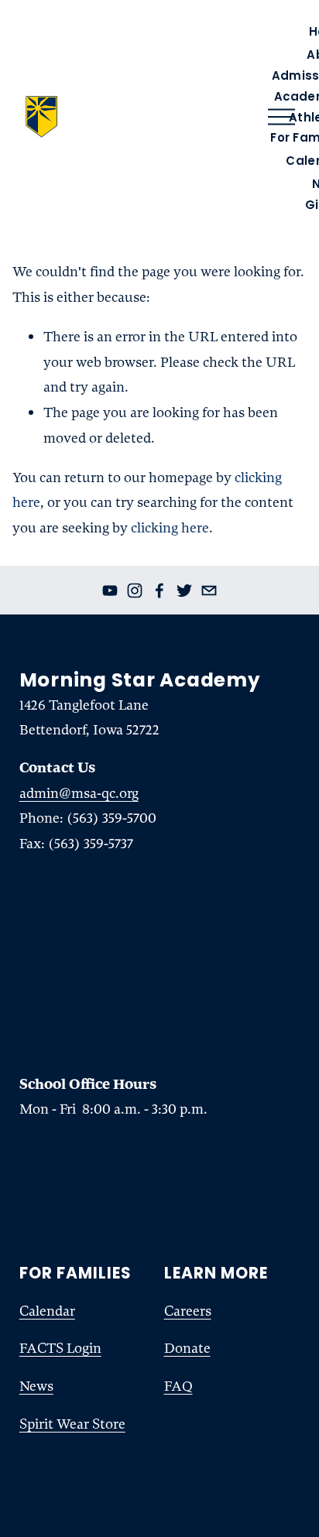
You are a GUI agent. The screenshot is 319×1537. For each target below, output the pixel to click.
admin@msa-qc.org (79, 793)
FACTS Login (60, 1348)
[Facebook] (159, 590)
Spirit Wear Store (72, 1424)
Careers (187, 1311)
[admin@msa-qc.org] (209, 590)
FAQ (178, 1386)
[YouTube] (110, 590)
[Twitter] (184, 590)
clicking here (170, 528)
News (36, 1386)
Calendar (47, 1311)
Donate (187, 1348)
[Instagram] (134, 590)
